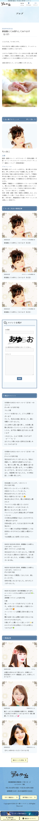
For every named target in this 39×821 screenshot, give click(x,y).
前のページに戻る (18, 760)
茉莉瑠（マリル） (10, 598)
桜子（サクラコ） (10, 549)
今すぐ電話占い (9, 797)
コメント (8, 354)
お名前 (7, 330)
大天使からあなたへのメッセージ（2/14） (18, 403)
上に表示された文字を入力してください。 (18, 347)
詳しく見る (29, 119)
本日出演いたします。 (11, 483)
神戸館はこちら (27, 797)
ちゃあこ (8, 407)
